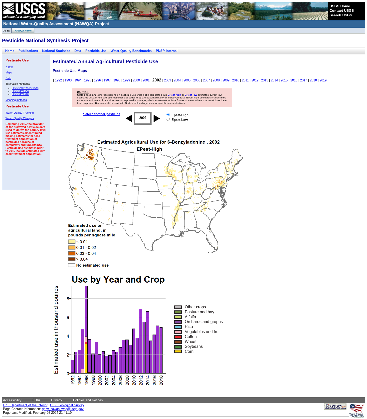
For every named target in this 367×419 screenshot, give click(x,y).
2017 (303, 80)
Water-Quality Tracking (19, 112)
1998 (116, 80)
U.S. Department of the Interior (25, 405)
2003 (167, 80)
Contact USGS (342, 10)
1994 (77, 80)
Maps (8, 72)
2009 (225, 80)
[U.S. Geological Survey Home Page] (24, 19)
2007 (206, 80)
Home (9, 51)
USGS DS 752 (20, 91)
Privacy (56, 400)
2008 (216, 80)
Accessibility (12, 400)
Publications (28, 51)
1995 (87, 80)
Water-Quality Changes (19, 118)
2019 (323, 80)
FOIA (36, 400)
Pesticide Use (95, 51)
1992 (58, 80)
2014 (274, 80)
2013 (264, 80)
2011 (245, 80)
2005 (187, 80)
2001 (146, 80)
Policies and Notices (88, 400)
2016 (293, 80)
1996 (97, 80)
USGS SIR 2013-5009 (25, 88)
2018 (313, 80)
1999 (126, 80)
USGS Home (340, 6)
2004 (177, 80)
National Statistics (56, 51)
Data (77, 51)
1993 (68, 80)
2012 (254, 80)
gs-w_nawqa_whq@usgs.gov (63, 409)
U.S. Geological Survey (67, 405)
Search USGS (341, 15)
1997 (107, 80)
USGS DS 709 (20, 94)
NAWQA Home (22, 30)
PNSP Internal (167, 51)
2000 (136, 80)
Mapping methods (16, 99)
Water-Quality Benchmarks (131, 51)
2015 (284, 80)
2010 (235, 80)
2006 (196, 80)
